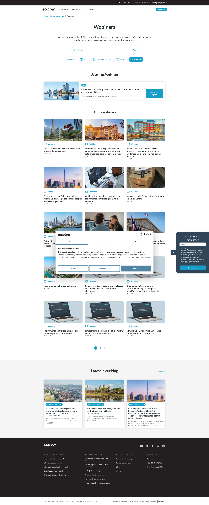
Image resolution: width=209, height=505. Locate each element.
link (148, 257)
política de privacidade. (198, 263)
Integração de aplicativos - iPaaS (56, 467)
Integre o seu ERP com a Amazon (97, 483)
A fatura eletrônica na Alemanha (97, 475)
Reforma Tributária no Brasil (95, 479)
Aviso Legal (134, 501)
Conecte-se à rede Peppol (53, 471)
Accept (135, 268)
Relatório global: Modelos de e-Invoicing (96, 465)
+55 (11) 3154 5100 (154, 463)
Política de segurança (120, 501)
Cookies (161, 501)
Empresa (89, 9)
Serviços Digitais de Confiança (55, 475)
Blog (118, 467)
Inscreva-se (192, 268)
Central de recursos (57, 16)
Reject (73, 268)
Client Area (146, 3)
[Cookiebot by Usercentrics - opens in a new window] (141, 235)
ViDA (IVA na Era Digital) (94, 471)
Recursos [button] (76, 9)
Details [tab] (104, 242)
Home (46, 16)
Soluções (63, 9)
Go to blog (161, 371)
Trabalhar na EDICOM (132, 3)
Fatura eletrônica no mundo (54, 459)
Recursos (71, 59)
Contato (161, 9)
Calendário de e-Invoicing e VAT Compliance (97, 459)
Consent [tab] (72, 242)
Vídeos (122, 59)
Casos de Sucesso (104, 59)
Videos (118, 471)
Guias (86, 59)
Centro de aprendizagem (125, 459)
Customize (103, 268)
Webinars (138, 59)
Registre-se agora (154, 93)
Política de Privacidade (148, 501)
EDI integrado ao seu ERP (53, 463)
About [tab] (137, 242)
